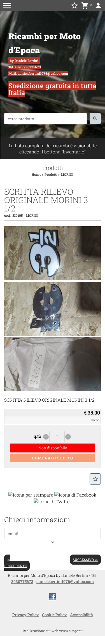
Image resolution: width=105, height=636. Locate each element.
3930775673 (22, 581)
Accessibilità (81, 614)
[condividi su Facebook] (75, 494)
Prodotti (51, 174)
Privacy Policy (25, 614)
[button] (7, 5)
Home (36, 174)
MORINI (67, 174)
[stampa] (30, 494)
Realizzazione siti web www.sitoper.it (53, 630)
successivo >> (85, 559)
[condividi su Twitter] (52, 501)
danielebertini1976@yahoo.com (65, 581)
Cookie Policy (54, 614)
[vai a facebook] (52, 596)
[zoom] (52, 278)
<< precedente (15, 562)
